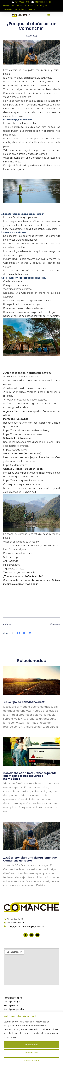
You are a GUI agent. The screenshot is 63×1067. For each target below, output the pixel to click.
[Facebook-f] (25, 935)
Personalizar (31, 1052)
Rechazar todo (31, 1060)
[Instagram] (31, 935)
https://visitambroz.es (15, 465)
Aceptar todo (31, 1044)
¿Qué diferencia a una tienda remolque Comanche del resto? (30, 859)
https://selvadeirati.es (15, 449)
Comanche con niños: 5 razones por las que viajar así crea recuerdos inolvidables (29, 776)
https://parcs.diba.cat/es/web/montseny (26, 430)
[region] (31, 1039)
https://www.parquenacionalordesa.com (25, 480)
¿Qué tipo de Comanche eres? (24, 702)
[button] (49, 15)
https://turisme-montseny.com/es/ (22, 434)
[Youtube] (37, 935)
